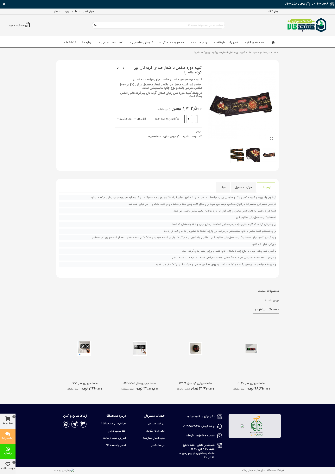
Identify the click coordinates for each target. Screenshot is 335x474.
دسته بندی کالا (256, 43)
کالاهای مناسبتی (142, 43)
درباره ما (87, 43)
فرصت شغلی (157, 445)
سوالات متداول (156, 424)
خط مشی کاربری (117, 431)
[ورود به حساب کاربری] (74, 11)
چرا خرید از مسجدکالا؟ (113, 424)
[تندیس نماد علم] (118, 68)
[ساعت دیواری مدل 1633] (84, 348)
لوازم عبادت (200, 43)
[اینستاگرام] (83, 424)
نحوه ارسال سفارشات (153, 438)
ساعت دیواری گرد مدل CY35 (195, 383)
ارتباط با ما (69, 43)
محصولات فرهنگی (173, 43)
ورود (67, 11)
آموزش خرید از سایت (114, 438)
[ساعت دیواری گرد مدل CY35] (195, 348)
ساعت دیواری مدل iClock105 (139, 383)
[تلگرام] (75, 424)
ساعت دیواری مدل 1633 (84, 383)
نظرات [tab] (223, 187)
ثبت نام (57, 11)
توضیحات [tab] (266, 187)
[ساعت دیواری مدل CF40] (251, 348)
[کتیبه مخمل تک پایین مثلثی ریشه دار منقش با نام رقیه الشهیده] (123, 68)
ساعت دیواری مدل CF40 (251, 383)
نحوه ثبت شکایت (155, 431)
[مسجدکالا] (307, 25)
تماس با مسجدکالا (116, 445)
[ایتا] (66, 424)
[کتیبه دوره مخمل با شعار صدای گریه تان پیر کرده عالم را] (271, 139)
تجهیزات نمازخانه (227, 43)
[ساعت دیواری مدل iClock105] (140, 348)
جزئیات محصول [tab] (243, 187)
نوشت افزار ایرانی (112, 43)
